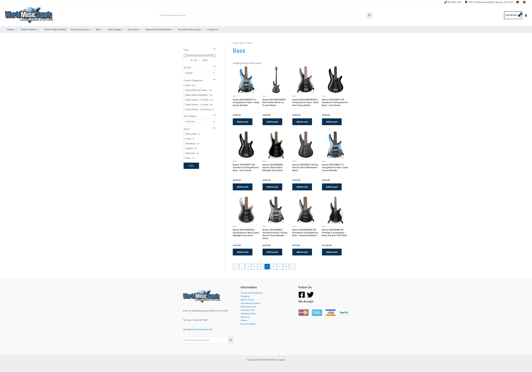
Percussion (133, 29)
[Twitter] (310, 294)
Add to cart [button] (242, 121)
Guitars (10, 29)
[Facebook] (301, 294)
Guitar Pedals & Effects (55, 29)
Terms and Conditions (251, 293)
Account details (248, 323)
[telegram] (524, 2)
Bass (98, 29)
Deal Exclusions (248, 306)
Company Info (247, 310)
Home (235, 43)
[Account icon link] (526, 15)
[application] (15, 29)
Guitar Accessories (80, 29)
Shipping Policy (248, 313)
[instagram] (518, 2)
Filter (191, 165)
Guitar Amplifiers (29, 29)
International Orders (250, 303)
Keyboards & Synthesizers (158, 29)
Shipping (245, 296)
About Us (245, 317)
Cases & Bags (114, 29)
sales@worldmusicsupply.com (197, 329)
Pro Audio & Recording (189, 29)
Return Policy (247, 299)
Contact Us (212, 29)
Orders (244, 320)
